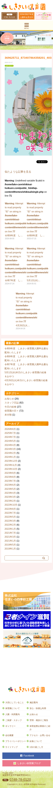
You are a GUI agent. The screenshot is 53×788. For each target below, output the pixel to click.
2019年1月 (10, 548)
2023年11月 (11, 465)
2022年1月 (10, 529)
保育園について (12, 708)
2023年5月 (10, 489)
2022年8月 (10, 509)
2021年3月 (10, 537)
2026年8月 (10, 429)
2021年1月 (10, 541)
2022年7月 (10, 513)
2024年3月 (10, 449)
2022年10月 (11, 505)
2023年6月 (10, 485)
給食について (36, 741)
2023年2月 (10, 501)
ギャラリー (10, 726)
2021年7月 (10, 533)
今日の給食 (10, 407)
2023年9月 (10, 473)
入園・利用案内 (12, 714)
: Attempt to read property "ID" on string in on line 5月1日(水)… (37, 266)
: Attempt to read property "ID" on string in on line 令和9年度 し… (15, 221)
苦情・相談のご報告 (39, 720)
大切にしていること (14, 702)
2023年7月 (10, 481)
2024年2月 (10, 453)
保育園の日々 (12, 410)
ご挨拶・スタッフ (13, 720)
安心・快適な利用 (38, 708)
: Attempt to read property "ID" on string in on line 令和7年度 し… (15, 266)
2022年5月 (10, 517)
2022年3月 (10, 521)
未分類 (8, 414)
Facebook (29, 755)
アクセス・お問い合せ (40, 735)
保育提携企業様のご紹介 (40, 728)
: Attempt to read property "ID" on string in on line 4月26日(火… (26, 311)
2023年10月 (11, 469)
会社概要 (9, 735)
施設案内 (34, 702)
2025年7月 (10, 433)
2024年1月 (10, 457)
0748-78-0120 (9, 17)
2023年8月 (10, 477)
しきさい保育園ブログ (29, 763)
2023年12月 (11, 461)
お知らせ (9, 398)
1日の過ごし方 (36, 747)
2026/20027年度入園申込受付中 (26, 15)
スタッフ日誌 (12, 402)
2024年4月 (10, 445)
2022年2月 (10, 525)
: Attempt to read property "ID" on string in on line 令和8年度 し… (37, 221)
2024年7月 (10, 437)
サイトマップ (11, 747)
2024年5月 (10, 441)
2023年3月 (10, 497)
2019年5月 (10, 544)
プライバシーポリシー (15, 741)
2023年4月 (10, 493)
